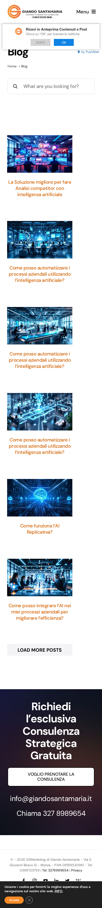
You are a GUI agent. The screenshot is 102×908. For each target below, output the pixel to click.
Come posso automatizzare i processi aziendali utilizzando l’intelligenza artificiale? (40, 274)
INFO (58, 891)
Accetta (14, 900)
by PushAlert (90, 51)
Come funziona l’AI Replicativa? (39, 529)
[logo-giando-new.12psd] (35, 7)
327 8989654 (64, 813)
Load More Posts (40, 650)
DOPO (40, 42)
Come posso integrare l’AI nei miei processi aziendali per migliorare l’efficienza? (40, 611)
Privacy (76, 870)
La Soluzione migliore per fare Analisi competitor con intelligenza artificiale (39, 188)
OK (64, 42)
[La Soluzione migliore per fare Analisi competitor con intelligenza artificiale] (39, 154)
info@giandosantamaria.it (51, 798)
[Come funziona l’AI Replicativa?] (39, 497)
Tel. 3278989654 (55, 870)
